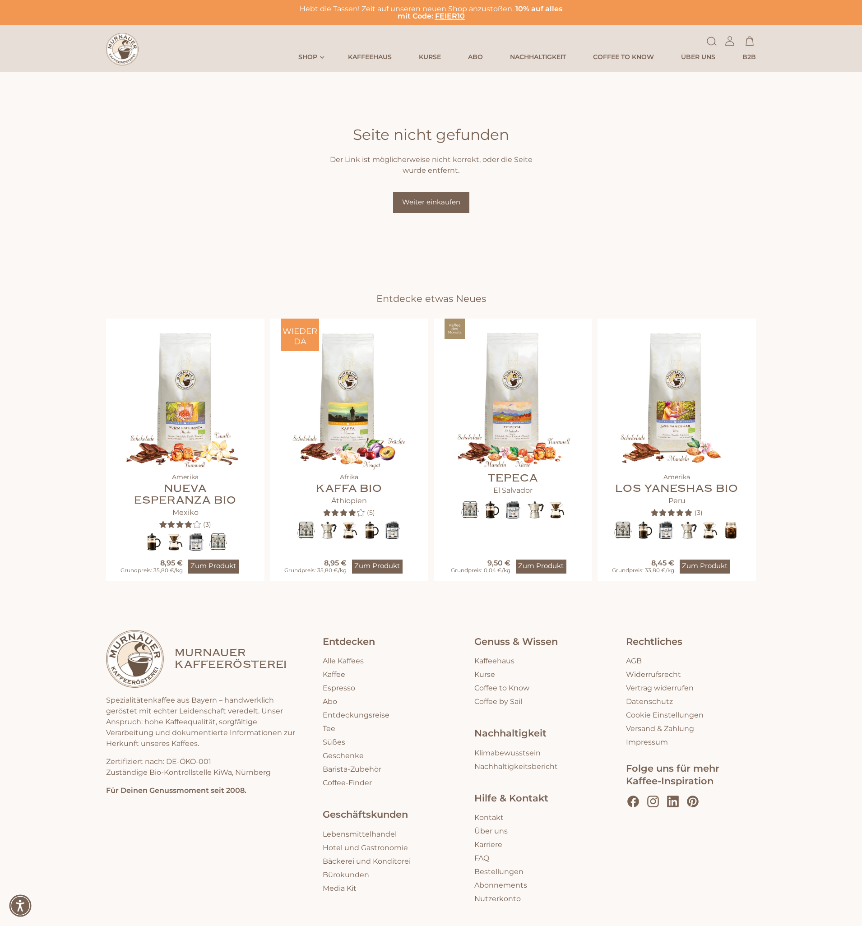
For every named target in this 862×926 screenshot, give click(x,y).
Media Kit (340, 888)
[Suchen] (712, 41)
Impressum (647, 742)
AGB (634, 661)
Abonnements (500, 885)
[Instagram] (653, 801)
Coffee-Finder (347, 783)
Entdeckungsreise (356, 715)
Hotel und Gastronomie (365, 848)
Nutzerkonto (497, 899)
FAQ (481, 858)
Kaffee (334, 675)
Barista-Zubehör (352, 769)
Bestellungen (499, 872)
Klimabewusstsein (507, 753)
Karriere (488, 845)
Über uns (491, 831)
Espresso (339, 688)
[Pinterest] (693, 801)
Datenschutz (649, 702)
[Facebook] (633, 801)
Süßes (334, 742)
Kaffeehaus (494, 661)
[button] (20, 905)
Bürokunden (346, 875)
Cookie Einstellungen (665, 715)
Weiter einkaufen (431, 202)
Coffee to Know (501, 688)
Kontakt (489, 818)
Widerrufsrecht (653, 675)
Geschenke (343, 756)
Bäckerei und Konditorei (367, 861)
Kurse (484, 675)
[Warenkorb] (750, 41)
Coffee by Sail (498, 702)
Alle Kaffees (343, 661)
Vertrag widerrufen (660, 688)
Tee (329, 729)
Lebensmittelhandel (360, 834)
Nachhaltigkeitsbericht (516, 767)
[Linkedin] (673, 801)
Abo (330, 702)
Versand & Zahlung (660, 729)
